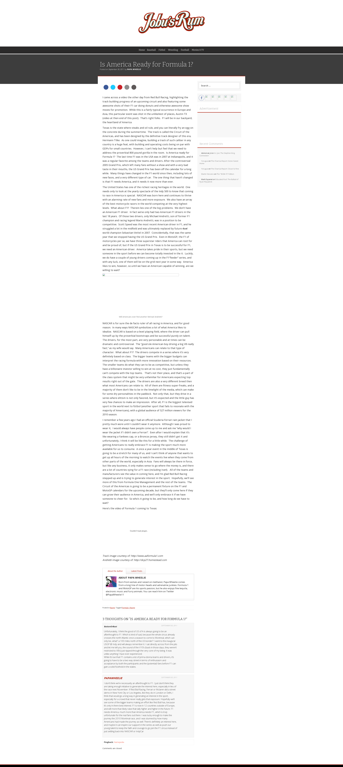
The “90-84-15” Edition (225, 174)
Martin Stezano (207, 174)
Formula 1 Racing (128, 608)
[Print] (133, 89)
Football (185, 50)
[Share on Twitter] (113, 89)
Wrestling (173, 50)
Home (142, 50)
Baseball (151, 50)
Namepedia (119, 742)
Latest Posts (136, 571)
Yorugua (204, 161)
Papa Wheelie (134, 69)
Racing (112, 608)
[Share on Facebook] (106, 89)
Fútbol (162, 50)
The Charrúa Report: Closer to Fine (225, 169)
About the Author (115, 571)
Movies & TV (198, 50)
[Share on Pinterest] (120, 89)
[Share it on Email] (126, 89)
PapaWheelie (113, 678)
